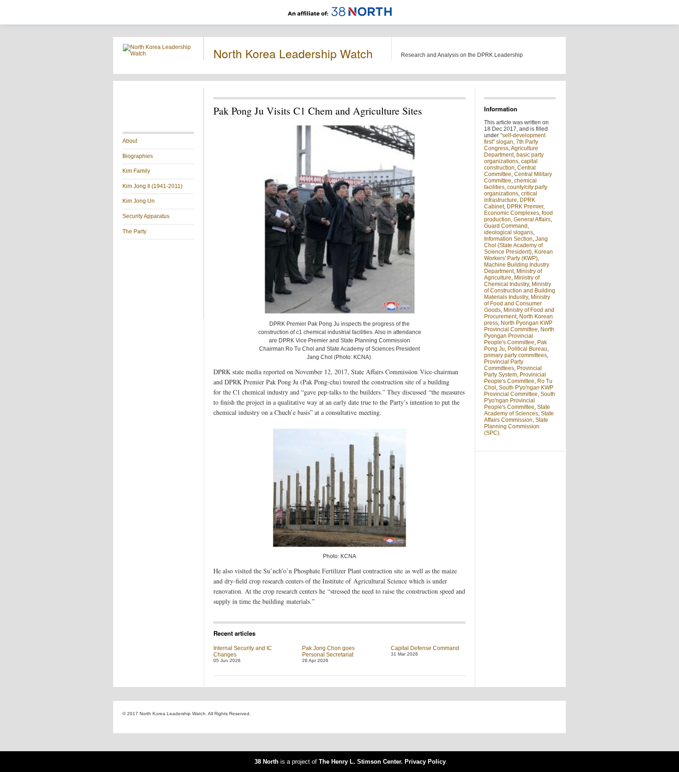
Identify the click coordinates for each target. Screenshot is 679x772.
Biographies (137, 156)
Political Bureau (527, 349)
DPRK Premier (525, 206)
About (129, 141)
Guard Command (505, 226)
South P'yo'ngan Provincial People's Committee (519, 400)
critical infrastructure (510, 196)
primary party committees (515, 355)
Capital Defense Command (425, 648)
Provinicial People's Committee (515, 377)
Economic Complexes (511, 213)
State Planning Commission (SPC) (516, 426)
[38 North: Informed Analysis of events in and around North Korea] (340, 21)
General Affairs (532, 219)
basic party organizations (514, 158)
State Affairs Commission (519, 416)
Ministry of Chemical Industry (512, 280)
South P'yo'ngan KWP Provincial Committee (518, 390)
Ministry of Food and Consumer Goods (517, 303)
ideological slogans (508, 232)
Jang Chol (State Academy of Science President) (516, 245)
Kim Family (136, 171)
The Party (134, 231)
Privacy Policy (425, 761)
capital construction (511, 164)
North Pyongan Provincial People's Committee (519, 336)
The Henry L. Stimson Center (360, 761)
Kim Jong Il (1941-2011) (152, 186)
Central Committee (510, 170)
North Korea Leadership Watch (293, 53)
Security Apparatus (146, 216)
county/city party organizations (515, 190)
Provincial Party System (513, 371)
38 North (267, 761)
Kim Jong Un (138, 201)
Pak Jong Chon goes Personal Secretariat (328, 651)
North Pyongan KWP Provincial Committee (518, 326)
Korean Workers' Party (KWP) (518, 255)
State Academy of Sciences (517, 410)
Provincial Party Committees (503, 365)
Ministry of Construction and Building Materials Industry (519, 290)
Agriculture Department (511, 151)
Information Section (508, 239)
